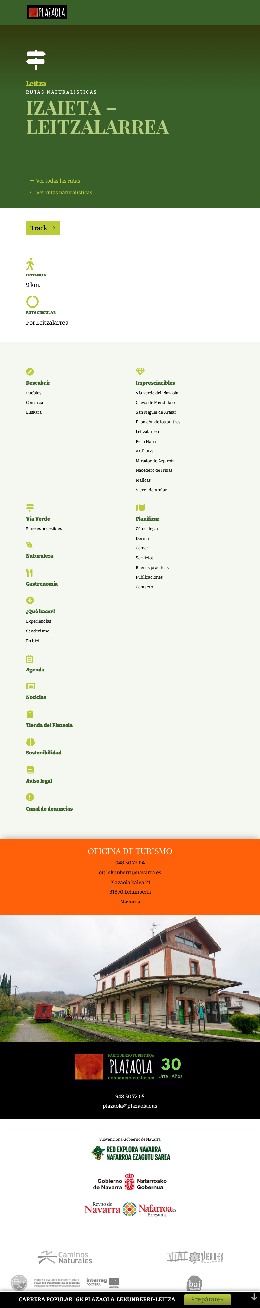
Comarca (34, 402)
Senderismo (37, 631)
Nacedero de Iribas (154, 470)
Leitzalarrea (147, 431)
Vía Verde (38, 519)
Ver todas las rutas (58, 181)
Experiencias (38, 621)
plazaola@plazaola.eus (130, 1106)
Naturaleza (39, 556)
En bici (32, 640)
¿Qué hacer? (40, 611)
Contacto (144, 587)
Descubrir (38, 383)
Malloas (143, 480)
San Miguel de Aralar (156, 412)
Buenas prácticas (152, 567)
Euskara (34, 412)
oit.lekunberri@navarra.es (130, 873)
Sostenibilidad (44, 753)
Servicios (144, 557)
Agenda (35, 670)
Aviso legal (39, 781)
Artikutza (145, 451)
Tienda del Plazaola (49, 725)
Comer (142, 548)
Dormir (143, 538)
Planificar (147, 519)
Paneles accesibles (44, 528)
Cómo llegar (147, 528)
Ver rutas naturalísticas (64, 193)
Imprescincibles (155, 383)
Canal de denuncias (49, 809)
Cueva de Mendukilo (155, 402)
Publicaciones (149, 577)
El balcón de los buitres (158, 421)
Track (38, 228)
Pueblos (33, 393)
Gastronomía (42, 584)
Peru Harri (146, 441)
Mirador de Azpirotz (155, 460)
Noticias (36, 697)
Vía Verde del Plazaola (157, 393)
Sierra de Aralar (151, 490)
